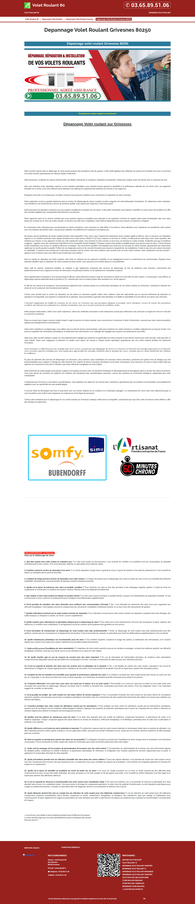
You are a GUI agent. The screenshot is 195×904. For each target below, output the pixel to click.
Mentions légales (31, 848)
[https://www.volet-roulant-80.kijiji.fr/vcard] (109, 865)
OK (144, 899)
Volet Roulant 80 (31, 13)
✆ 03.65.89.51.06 (147, 5)
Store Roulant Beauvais (132, 880)
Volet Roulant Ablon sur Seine (135, 877)
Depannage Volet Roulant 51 (134, 869)
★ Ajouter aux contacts (132, 889)
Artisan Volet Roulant (132, 860)
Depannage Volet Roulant (160, 13)
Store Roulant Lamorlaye (133, 883)
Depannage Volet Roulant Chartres (137, 866)
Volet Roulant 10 (129, 863)
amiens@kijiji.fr (60, 868)
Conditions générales (70, 847)
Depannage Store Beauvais (133, 886)
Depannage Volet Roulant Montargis (137, 872)
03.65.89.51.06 (63, 872)
